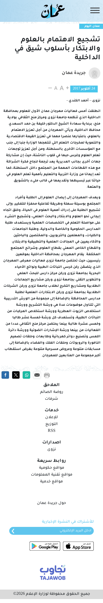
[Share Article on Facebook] (5, 375)
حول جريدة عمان (51, 503)
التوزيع (51, 424)
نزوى (51, 450)
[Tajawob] (52, 572)
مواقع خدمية (51, 482)
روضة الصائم (51, 392)
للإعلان (51, 418)
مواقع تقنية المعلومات (51, 475)
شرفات (51, 399)
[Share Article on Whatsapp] (26, 375)
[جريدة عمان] (51, 11)
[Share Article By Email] (37, 375)
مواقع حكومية (51, 468)
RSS (51, 431)
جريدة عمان (74, 73)
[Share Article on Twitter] (16, 375)
